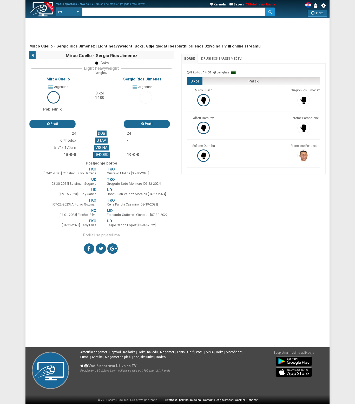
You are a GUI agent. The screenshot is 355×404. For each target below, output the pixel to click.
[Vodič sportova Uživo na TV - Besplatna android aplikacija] (294, 360)
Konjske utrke (144, 357)
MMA (210, 352)
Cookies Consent (246, 400)
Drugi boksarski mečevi (221, 58)
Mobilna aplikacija (261, 4)
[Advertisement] (124, 31)
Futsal (84, 357)
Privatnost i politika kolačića (182, 400)
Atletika (97, 357)
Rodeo (161, 357)
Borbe (189, 58)
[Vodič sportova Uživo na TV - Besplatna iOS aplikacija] (294, 371)
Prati (54, 124)
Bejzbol (115, 352)
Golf (190, 352)
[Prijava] (317, 6)
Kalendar (220, 4)
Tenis (180, 352)
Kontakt (208, 400)
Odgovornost (224, 400)
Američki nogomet (93, 352)
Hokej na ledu (148, 352)
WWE (199, 352)
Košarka (129, 352)
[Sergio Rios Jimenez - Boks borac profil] (146, 97)
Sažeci (238, 4)
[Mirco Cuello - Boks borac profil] (53, 97)
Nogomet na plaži (118, 357)
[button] (69, 12)
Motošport (234, 352)
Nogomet (167, 352)
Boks (219, 352)
